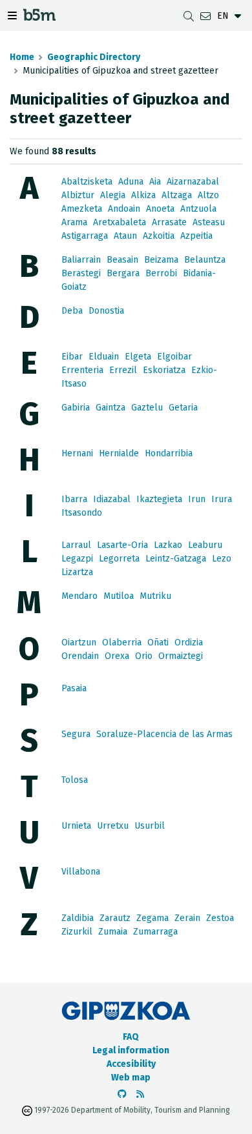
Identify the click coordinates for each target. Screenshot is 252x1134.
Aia (155, 181)
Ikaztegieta (159, 499)
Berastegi (81, 273)
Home (22, 57)
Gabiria (75, 407)
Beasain (122, 259)
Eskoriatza (164, 370)
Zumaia (112, 931)
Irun (196, 499)
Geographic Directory (93, 57)
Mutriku (155, 596)
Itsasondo (81, 512)
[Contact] (205, 15)
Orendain (80, 656)
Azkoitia (158, 235)
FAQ (131, 1036)
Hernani (77, 453)
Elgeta (138, 356)
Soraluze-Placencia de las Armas (164, 734)
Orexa (117, 656)
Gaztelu (147, 407)
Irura (221, 499)
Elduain (104, 356)
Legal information (130, 1050)
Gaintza (110, 407)
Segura (75, 734)
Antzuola (198, 208)
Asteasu (209, 222)
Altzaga (177, 195)
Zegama (152, 918)
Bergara (123, 273)
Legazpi (77, 558)
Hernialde (119, 453)
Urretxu (113, 825)
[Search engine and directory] (189, 15)
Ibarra (74, 499)
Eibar (72, 356)
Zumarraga (155, 931)
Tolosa (74, 780)
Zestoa (220, 918)
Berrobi (161, 273)
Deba (72, 310)
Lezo (221, 558)
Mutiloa (118, 596)
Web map (131, 1077)
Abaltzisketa (86, 181)
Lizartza (77, 572)
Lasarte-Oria (122, 545)
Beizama (161, 259)
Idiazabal (112, 499)
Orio (143, 656)
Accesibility (131, 1063)
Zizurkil (76, 931)
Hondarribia (169, 453)
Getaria (183, 407)
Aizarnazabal (193, 181)
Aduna (130, 181)
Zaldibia (77, 918)
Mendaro (79, 596)
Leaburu (205, 545)
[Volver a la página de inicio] (39, 17)
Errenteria (82, 370)
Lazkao (168, 545)
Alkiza (143, 195)
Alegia (112, 195)
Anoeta (160, 208)
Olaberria (122, 642)
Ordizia (188, 642)
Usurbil (149, 825)
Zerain (187, 918)
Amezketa (81, 208)
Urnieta (76, 825)
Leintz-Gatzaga (175, 558)
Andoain (124, 208)
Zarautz (115, 918)
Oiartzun (78, 642)
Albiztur (77, 195)
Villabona (80, 871)
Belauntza (205, 259)
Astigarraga (84, 235)
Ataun (125, 235)
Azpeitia (196, 235)
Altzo (208, 195)
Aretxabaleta (119, 222)
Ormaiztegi (180, 656)
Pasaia (74, 688)
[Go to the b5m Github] (122, 1094)
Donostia (106, 310)
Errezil (123, 370)
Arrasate (169, 222)
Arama (74, 222)
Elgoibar (174, 356)
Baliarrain (81, 259)
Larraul (76, 545)
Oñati (158, 642)
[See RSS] (140, 1094)
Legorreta (119, 558)
